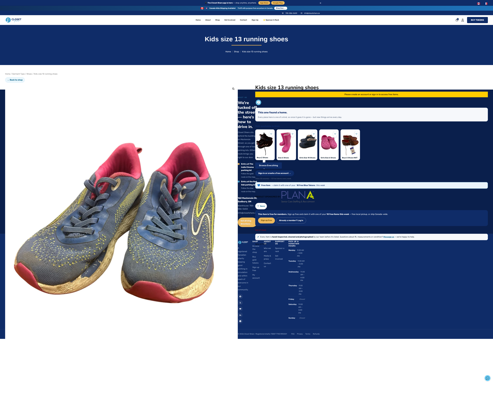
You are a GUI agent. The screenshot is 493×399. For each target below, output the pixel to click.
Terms (307, 334)
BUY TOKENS (477, 20)
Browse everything (268, 165)
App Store (264, 3)
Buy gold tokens (255, 260)
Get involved (279, 257)
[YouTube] (240, 308)
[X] (240, 302)
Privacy (300, 334)
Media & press (267, 257)
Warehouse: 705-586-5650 (246, 207)
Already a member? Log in (291, 220)
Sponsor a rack (279, 250)
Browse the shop (255, 249)
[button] (233, 88)
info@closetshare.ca (312, 13)
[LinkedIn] (240, 315)
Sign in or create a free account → (274, 173)
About (208, 20)
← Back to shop (15, 80)
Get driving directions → (247, 222)
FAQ (292, 334)
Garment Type (18, 74)
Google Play (278, 3)
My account (256, 276)
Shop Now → (281, 8)
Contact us (267, 265)
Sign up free (266, 220)
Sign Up (255, 20)
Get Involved (229, 20)
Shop (217, 20)
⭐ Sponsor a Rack (271, 20)
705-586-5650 (291, 13)
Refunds (316, 334)
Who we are (267, 250)
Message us (388, 237)
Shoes (29, 74)
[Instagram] (240, 321)
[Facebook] (240, 296)
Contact (243, 20)
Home (198, 20)
